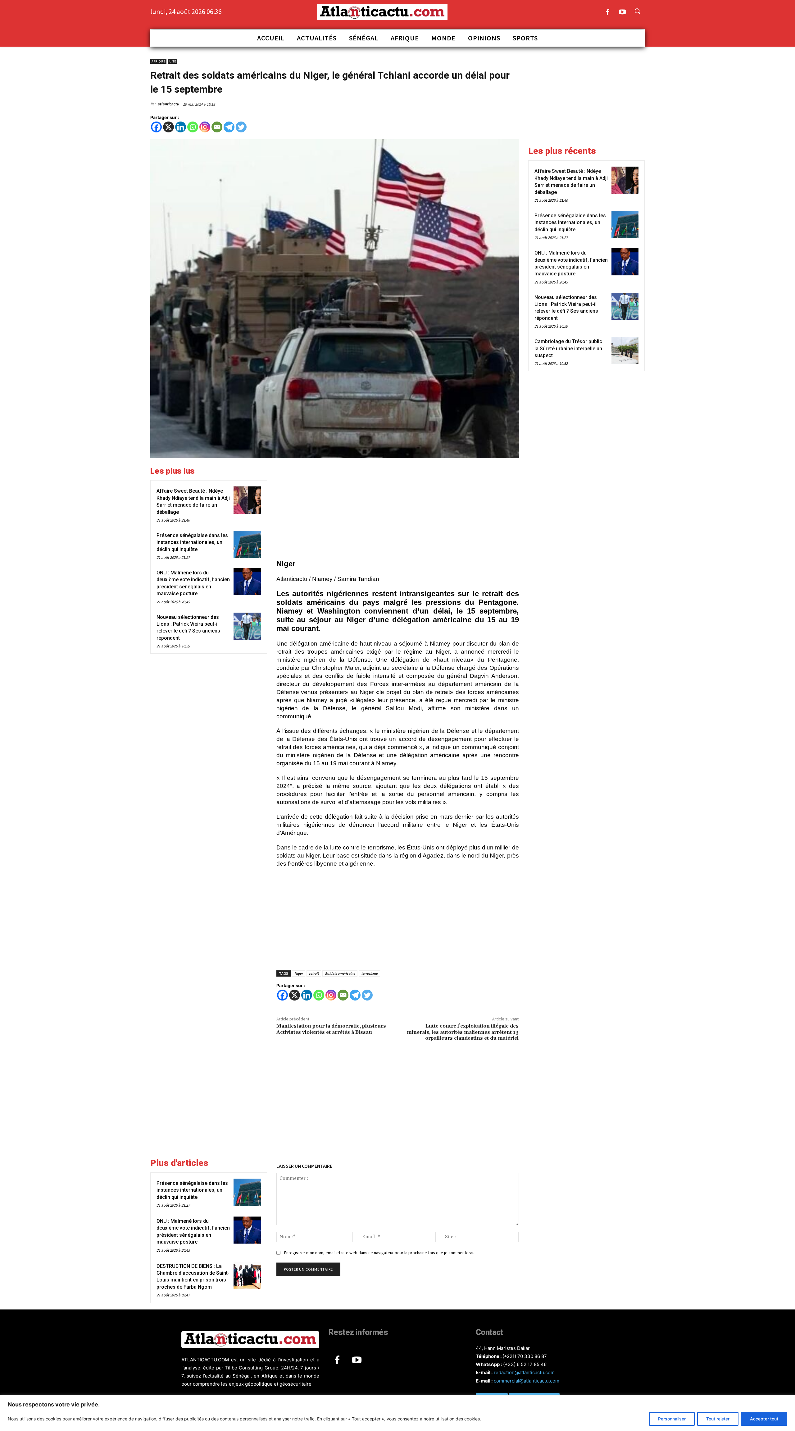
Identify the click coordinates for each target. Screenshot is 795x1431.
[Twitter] (241, 127)
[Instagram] (204, 127)
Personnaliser (672, 1418)
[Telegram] (229, 127)
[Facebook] (607, 12)
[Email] (216, 127)
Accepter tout (764, 1418)
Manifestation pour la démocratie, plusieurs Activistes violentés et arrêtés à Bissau (331, 1029)
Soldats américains (340, 973)
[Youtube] (622, 12)
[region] (397, 1413)
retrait (314, 973)
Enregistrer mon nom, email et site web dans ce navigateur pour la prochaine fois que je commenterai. (379, 1252)
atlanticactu (168, 104)
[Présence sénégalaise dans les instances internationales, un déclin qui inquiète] (247, 544)
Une (172, 61)
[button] (637, 10)
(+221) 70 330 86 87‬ (524, 1356)
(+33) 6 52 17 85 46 (525, 1364)
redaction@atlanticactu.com (524, 1372)
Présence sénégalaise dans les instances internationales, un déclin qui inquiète (192, 542)
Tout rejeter (717, 1418)
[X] (168, 127)
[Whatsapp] (192, 127)
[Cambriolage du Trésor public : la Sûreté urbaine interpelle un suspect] (624, 350)
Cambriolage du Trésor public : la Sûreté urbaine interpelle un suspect (569, 348)
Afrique (158, 61)
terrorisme (369, 973)
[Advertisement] (397, 509)
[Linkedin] (180, 127)
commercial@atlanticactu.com (526, 1381)
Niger (298, 973)
